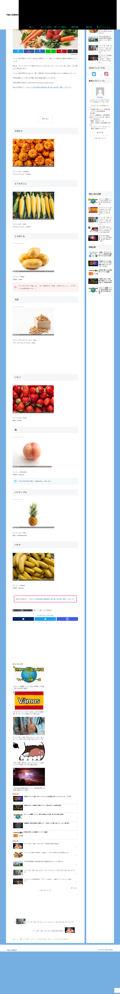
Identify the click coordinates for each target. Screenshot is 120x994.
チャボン (100, 97)
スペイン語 (43, 610)
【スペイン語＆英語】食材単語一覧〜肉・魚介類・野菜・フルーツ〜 (48, 87)
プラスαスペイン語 (27, 610)
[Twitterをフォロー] (45, 619)
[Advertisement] (68, 12)
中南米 (50, 610)
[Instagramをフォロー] (67, 619)
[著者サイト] (23, 619)
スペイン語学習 (17, 610)
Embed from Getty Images (18, 138)
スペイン (37, 610)
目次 (43, 119)
